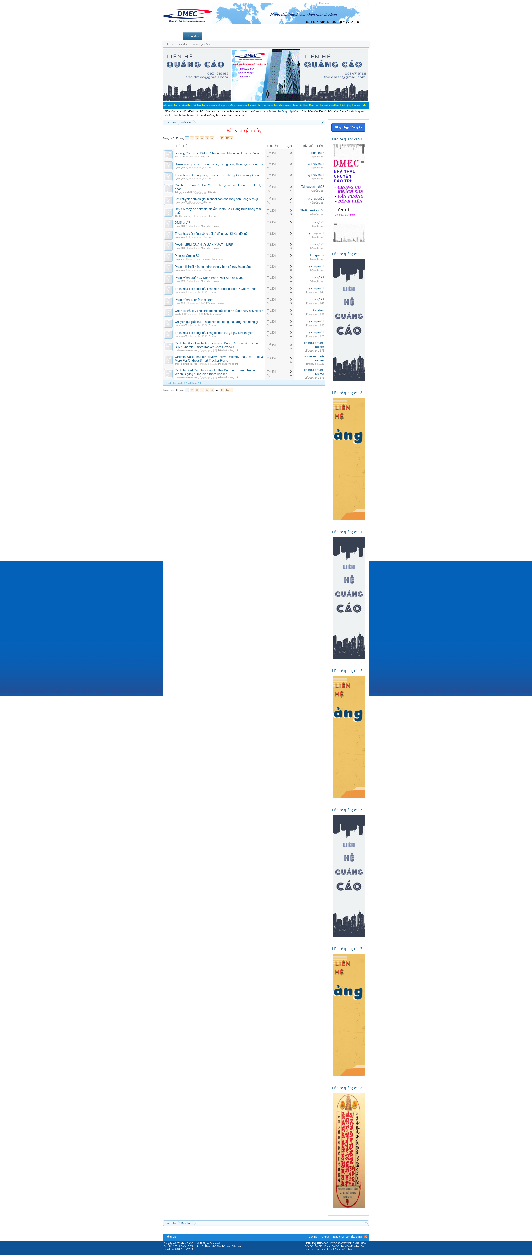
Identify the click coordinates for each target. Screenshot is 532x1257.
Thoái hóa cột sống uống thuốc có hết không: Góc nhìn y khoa (217, 175)
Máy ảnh (205, 156)
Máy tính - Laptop (210, 226)
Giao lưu (207, 167)
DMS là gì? (182, 222)
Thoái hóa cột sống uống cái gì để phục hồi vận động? (211, 233)
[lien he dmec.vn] (197, 100)
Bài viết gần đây (201, 44)
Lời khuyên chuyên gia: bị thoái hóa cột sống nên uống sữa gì (216, 199)
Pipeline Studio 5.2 (187, 255)
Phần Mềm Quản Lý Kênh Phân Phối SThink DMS (209, 277)
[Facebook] (257, 1254)
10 (222, 138)
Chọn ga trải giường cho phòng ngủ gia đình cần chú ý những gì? (219, 310)
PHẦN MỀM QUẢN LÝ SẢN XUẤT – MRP (204, 244)
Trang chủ (173, 36)
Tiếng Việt (171, 1236)
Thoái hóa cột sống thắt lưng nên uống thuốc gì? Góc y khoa (215, 288)
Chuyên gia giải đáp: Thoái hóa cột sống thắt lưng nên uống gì (216, 322)
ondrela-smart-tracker (186, 350)
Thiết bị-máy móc (183, 216)
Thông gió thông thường (213, 259)
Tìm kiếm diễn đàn (177, 44)
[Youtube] (283, 1254)
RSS (365, 1236)
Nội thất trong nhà (213, 314)
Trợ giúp (324, 1236)
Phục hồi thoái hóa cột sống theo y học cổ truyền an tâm (213, 266)
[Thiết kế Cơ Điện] (270, 1254)
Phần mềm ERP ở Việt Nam (194, 299)
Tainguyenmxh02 (183, 192)
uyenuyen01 (181, 167)
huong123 (180, 226)
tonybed (179, 314)
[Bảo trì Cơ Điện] (277, 1254)
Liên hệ (312, 1236)
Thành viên (214, 36)
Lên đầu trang (354, 1236)
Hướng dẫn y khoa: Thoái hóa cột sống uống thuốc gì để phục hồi (219, 164)
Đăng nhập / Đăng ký (348, 127)
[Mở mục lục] (322, 122)
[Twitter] (264, 1254)
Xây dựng (213, 216)
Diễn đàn (193, 36)
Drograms (180, 259)
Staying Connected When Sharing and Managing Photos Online (217, 153)
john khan (180, 156)
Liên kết (212, 192)
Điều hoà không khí (228, 350)
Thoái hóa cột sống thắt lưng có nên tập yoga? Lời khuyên (214, 333)
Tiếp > (229, 138)
